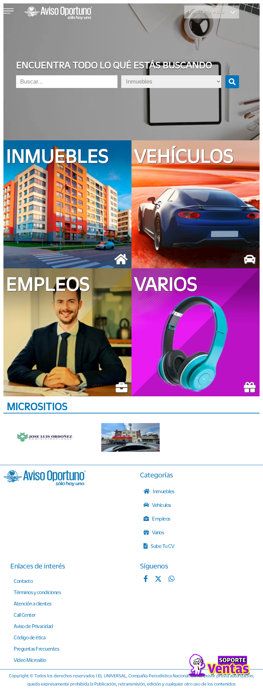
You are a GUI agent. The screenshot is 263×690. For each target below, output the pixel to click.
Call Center (25, 614)
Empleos (160, 518)
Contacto (23, 581)
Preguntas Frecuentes (36, 648)
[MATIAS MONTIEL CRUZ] (130, 437)
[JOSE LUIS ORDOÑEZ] (45, 437)
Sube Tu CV (162, 546)
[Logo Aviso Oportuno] (58, 14)
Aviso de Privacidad (33, 626)
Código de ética (30, 637)
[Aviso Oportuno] (44, 484)
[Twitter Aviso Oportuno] (158, 579)
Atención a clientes (32, 603)
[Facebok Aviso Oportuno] (146, 579)
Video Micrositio (30, 660)
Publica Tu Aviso (206, 12)
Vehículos (161, 505)
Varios (157, 532)
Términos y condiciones (37, 592)
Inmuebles (163, 491)
